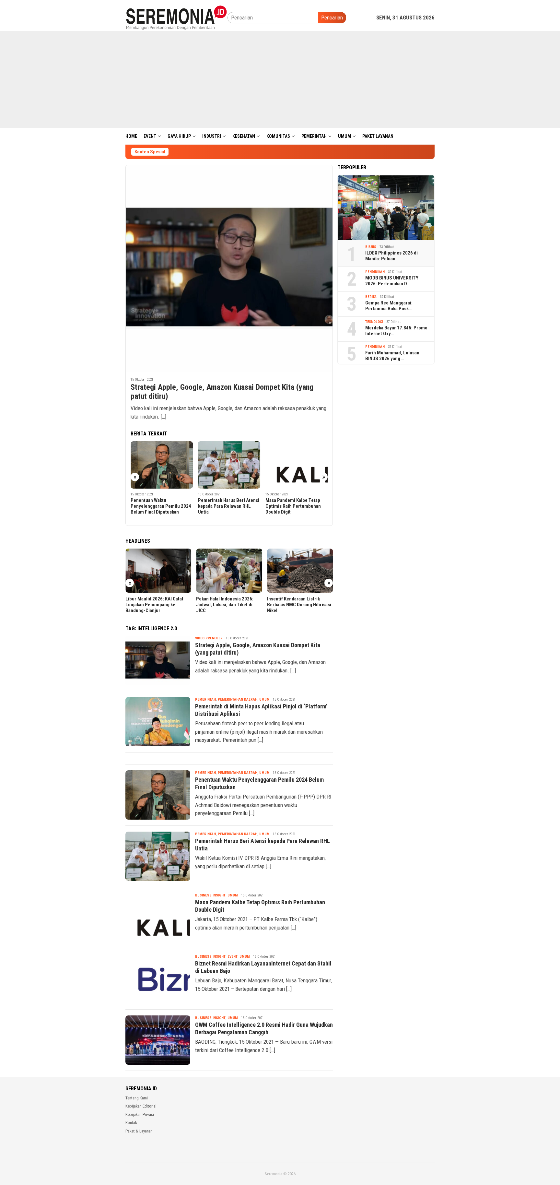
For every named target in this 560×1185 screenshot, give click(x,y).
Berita (371, 297)
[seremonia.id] (176, 17)
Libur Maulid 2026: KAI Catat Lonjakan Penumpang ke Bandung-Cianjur (154, 604)
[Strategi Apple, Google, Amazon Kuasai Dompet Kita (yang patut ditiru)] (229, 268)
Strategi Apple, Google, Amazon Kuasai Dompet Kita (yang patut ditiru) (222, 392)
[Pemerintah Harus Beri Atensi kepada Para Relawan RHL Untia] (229, 465)
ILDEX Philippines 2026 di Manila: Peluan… (391, 256)
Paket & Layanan (139, 1131)
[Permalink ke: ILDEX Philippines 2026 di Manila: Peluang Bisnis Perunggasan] (386, 207)
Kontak (131, 1122)
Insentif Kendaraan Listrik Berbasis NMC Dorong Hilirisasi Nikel (299, 604)
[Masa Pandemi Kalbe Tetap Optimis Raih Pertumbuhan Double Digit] (296, 465)
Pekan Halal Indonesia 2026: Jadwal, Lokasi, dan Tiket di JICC (224, 604)
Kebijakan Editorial (141, 1106)
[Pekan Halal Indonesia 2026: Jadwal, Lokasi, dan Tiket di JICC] (229, 571)
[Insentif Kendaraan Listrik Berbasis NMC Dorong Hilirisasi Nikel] (300, 571)
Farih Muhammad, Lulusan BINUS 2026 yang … (392, 355)
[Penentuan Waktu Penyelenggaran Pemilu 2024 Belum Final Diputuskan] (162, 465)
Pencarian (332, 17)
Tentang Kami (136, 1098)
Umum (264, 699)
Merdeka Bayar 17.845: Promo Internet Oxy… (396, 331)
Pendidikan (375, 272)
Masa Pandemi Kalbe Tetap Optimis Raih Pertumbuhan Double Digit (293, 506)
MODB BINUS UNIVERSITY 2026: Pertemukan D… (391, 281)
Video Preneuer (209, 638)
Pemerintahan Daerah (237, 699)
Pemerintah (205, 699)
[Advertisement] (280, 79)
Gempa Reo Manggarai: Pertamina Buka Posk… (389, 306)
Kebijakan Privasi (139, 1114)
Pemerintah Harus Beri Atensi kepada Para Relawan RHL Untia (228, 506)
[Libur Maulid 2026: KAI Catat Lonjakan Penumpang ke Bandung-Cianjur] (158, 571)
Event (233, 956)
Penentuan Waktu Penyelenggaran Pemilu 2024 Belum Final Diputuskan (161, 506)
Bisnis (370, 247)
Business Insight (210, 895)
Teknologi (374, 322)
